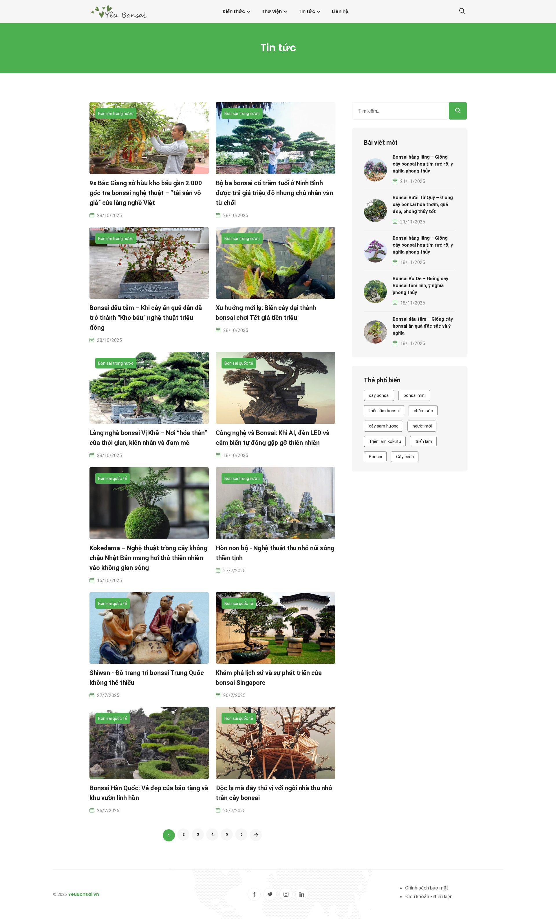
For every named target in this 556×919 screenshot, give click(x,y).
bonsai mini (414, 395)
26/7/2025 (234, 695)
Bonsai (375, 456)
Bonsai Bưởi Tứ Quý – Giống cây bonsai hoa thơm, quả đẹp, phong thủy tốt (423, 204)
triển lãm (423, 441)
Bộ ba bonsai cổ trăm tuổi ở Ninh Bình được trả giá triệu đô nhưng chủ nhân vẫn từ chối (274, 192)
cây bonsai (379, 395)
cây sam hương (383, 426)
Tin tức (307, 11)
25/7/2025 (234, 810)
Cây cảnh (405, 456)
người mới (422, 426)
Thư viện (272, 11)
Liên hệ (340, 11)
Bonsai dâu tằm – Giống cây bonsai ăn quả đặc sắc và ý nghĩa (423, 326)
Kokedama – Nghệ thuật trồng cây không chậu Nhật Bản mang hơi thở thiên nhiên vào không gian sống (148, 557)
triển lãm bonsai (384, 410)
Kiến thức (234, 11)
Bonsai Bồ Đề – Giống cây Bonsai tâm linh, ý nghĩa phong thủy (420, 285)
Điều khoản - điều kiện (429, 896)
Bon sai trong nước (115, 113)
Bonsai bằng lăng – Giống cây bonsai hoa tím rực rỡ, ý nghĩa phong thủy (423, 164)
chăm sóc (423, 410)
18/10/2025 (235, 455)
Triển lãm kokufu (385, 441)
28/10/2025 (109, 215)
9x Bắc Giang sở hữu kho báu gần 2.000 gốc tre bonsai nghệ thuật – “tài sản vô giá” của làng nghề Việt (145, 192)
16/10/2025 (109, 580)
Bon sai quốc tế (238, 363)
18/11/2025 (412, 262)
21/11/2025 (412, 181)
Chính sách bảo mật (426, 888)
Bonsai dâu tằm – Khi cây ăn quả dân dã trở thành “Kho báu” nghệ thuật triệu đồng (145, 317)
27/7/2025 (234, 570)
